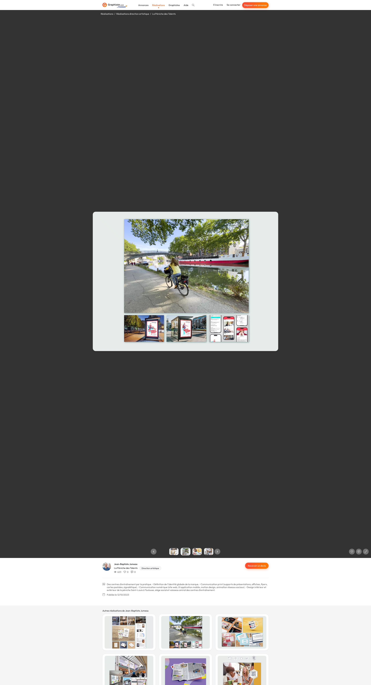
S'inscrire (218, 4)
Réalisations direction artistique (132, 13)
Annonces (143, 5)
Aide (186, 5)
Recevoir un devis (257, 565)
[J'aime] (352, 551)
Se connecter (233, 4)
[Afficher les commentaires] (359, 551)
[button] (154, 551)
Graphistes (174, 5)
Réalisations (158, 5)
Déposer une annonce (255, 5)
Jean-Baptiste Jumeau (125, 564)
